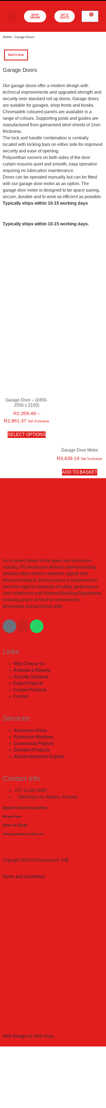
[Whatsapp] (36, 626)
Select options (27, 434)
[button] (12, 16)
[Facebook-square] (9, 626)
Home (7, 37)
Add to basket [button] (79, 472)
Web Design (15, 1036)
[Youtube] (23, 626)
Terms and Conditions (24, 876)
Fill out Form (12, 816)
